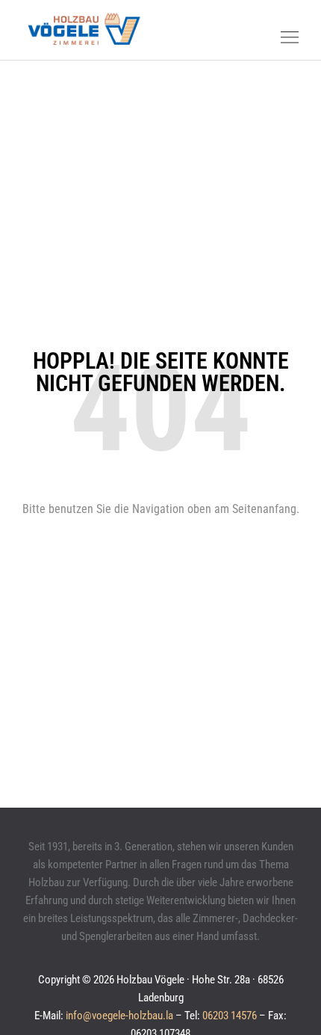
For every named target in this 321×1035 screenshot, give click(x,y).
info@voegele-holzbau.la (119, 1015)
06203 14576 (229, 1015)
